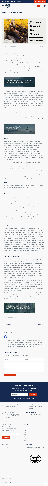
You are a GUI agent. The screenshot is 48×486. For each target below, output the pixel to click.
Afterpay (4, 459)
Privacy (24, 434)
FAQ (24, 426)
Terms (24, 440)
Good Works (5, 451)
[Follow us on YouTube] (10, 478)
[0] (44, 6)
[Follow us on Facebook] (3, 478)
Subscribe (33, 394)
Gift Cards (4, 453)
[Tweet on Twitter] (13, 46)
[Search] (38, 6)
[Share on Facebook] (8, 46)
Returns (24, 428)
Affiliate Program (6, 447)
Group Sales (5, 449)
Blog (3, 457)
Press (24, 436)
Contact (24, 432)
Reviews (4, 455)
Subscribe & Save (41, 1)
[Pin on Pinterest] (11, 46)
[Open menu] (3, 5)
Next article (40, 324)
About (24, 430)
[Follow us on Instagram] (5, 478)
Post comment (10, 375)
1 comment (41, 46)
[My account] (42, 5)
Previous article (8, 324)
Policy (24, 438)
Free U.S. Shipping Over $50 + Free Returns (11, 1)
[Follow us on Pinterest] (7, 478)
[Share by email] (15, 46)
